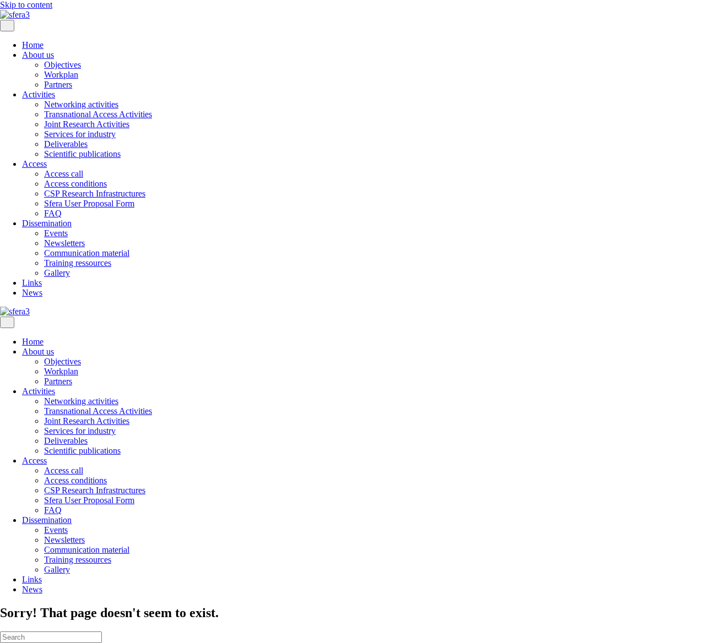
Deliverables (66, 144)
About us (38, 54)
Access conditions (75, 183)
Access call (63, 173)
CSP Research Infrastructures (94, 193)
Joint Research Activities (86, 124)
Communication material (86, 253)
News (32, 292)
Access (34, 163)
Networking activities (81, 104)
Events (56, 233)
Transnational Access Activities (98, 114)
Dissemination (47, 223)
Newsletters (64, 243)
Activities (38, 94)
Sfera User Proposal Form (89, 203)
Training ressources (77, 263)
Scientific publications (82, 154)
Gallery (57, 272)
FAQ (53, 213)
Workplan (61, 74)
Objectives (62, 64)
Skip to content (26, 4)
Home (33, 45)
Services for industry (80, 134)
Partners (58, 84)
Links (32, 282)
